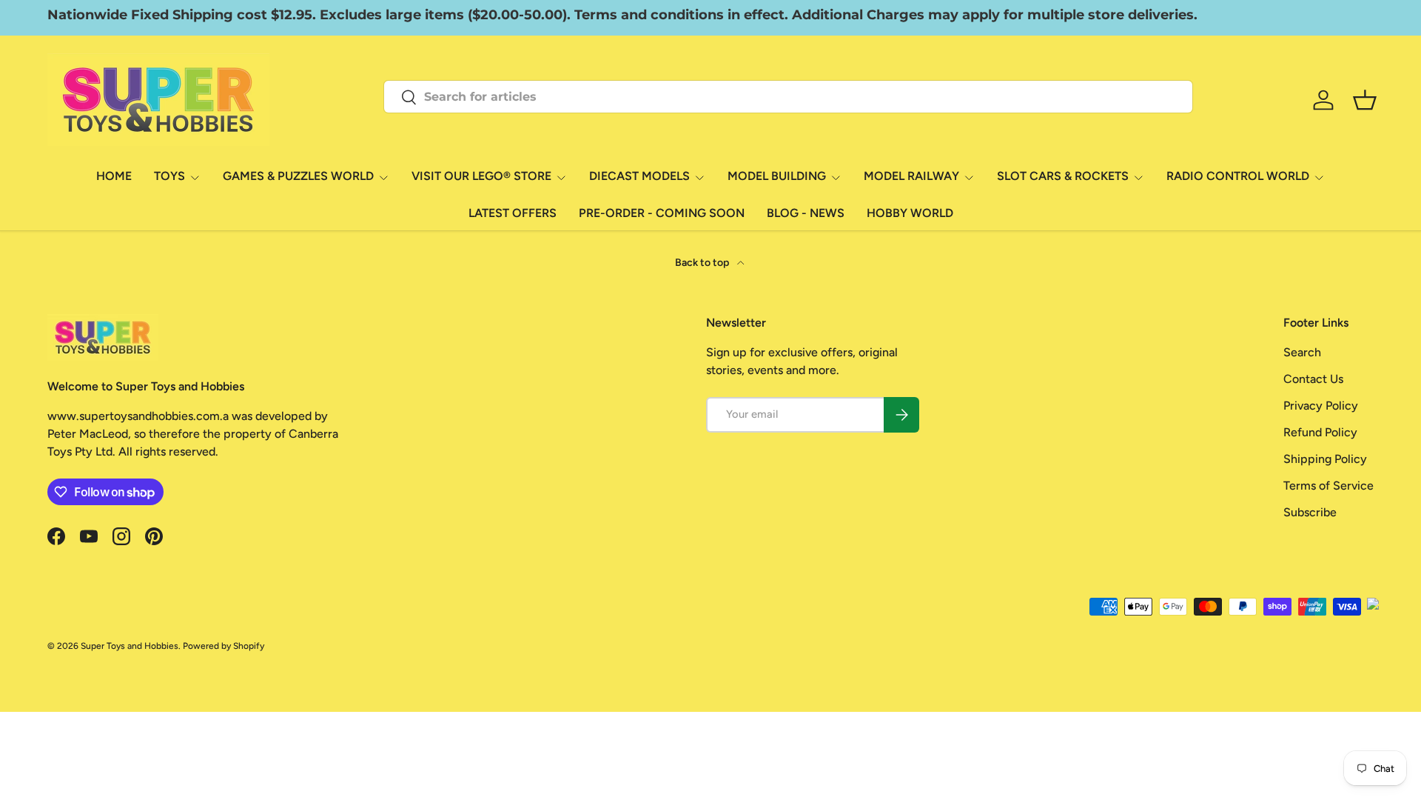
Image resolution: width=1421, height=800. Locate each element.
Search (1302, 352)
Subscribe (1310, 512)
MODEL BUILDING (777, 176)
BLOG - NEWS (805, 213)
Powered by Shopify (223, 646)
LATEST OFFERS (512, 213)
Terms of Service (1328, 486)
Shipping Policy (1325, 459)
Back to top (703, 262)
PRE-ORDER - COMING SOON (662, 213)
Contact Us (1313, 379)
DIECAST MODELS (639, 176)
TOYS (169, 176)
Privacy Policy (1320, 406)
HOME (114, 176)
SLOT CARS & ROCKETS (1063, 176)
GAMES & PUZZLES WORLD (298, 176)
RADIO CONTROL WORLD (1237, 176)
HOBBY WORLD (910, 213)
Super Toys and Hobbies (129, 646)
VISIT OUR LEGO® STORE (481, 176)
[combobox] (788, 97)
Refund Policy (1320, 432)
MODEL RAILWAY (911, 176)
